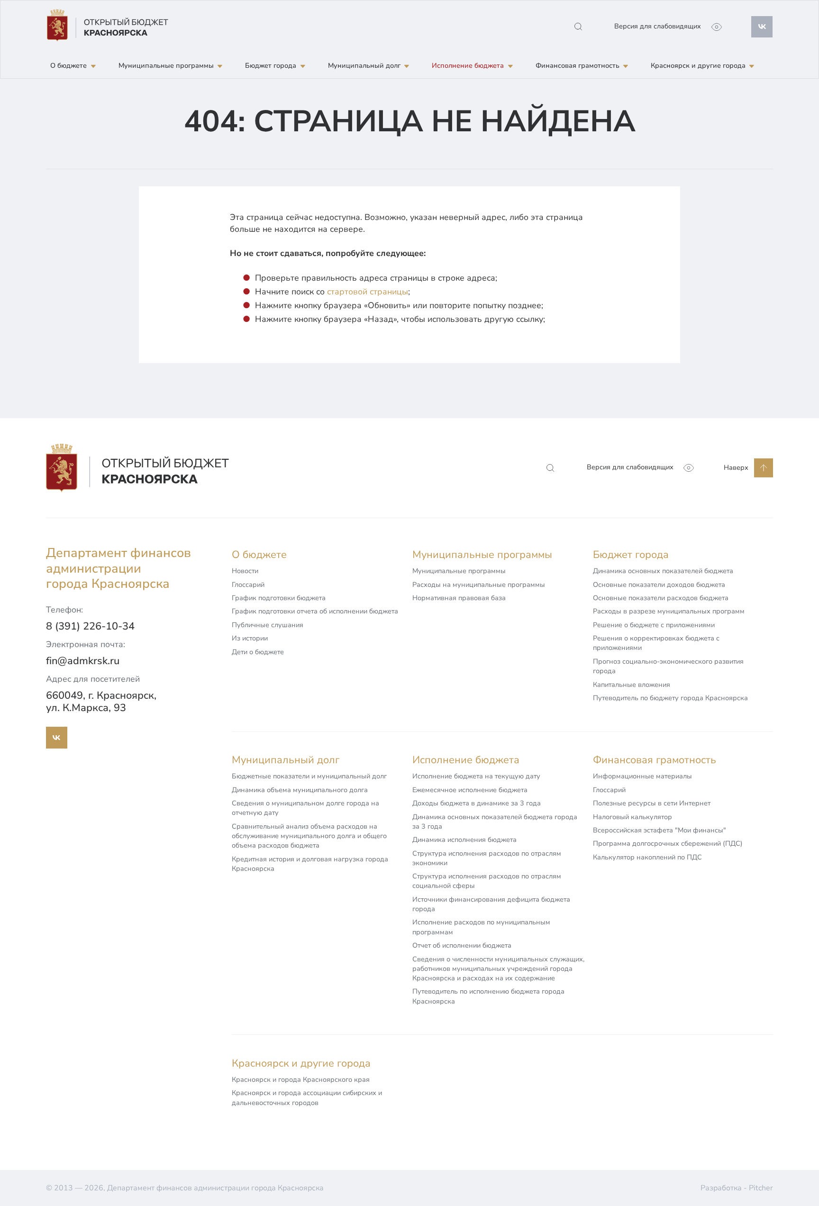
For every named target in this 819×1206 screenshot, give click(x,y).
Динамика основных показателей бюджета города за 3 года (494, 821)
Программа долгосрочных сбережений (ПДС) (668, 843)
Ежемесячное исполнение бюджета (470, 790)
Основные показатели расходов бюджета (660, 598)
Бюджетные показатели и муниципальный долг (309, 776)
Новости (245, 571)
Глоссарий (248, 584)
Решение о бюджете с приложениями (654, 625)
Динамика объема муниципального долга (300, 790)
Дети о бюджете (258, 652)
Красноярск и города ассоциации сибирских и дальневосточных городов (307, 1097)
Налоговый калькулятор (632, 817)
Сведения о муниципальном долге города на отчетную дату (305, 807)
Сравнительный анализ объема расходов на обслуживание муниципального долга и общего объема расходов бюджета (309, 836)
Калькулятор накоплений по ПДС (647, 857)
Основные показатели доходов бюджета (659, 584)
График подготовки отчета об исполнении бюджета (315, 611)
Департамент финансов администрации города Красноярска (118, 568)
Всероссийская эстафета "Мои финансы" (659, 830)
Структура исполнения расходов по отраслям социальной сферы (486, 880)
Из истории (250, 638)
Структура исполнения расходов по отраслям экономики (486, 858)
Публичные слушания (267, 625)
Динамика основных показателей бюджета (663, 571)
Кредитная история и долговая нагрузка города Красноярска (310, 863)
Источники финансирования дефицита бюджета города (491, 904)
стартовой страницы (367, 291)
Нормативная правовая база (459, 598)
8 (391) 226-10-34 (90, 626)
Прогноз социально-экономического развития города (668, 666)
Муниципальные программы (459, 571)
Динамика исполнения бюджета (464, 839)
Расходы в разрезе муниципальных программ (669, 611)
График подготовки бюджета (279, 598)
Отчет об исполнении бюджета (461, 945)
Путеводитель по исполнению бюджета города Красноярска (488, 996)
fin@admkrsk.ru (82, 661)
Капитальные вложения (631, 684)
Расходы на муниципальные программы (478, 584)
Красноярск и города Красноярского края (301, 1079)
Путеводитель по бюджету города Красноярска (670, 698)
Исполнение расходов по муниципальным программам (481, 926)
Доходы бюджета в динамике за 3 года (476, 803)
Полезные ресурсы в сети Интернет (651, 803)
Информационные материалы (642, 776)
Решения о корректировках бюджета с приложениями (656, 642)
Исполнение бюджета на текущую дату (476, 776)
